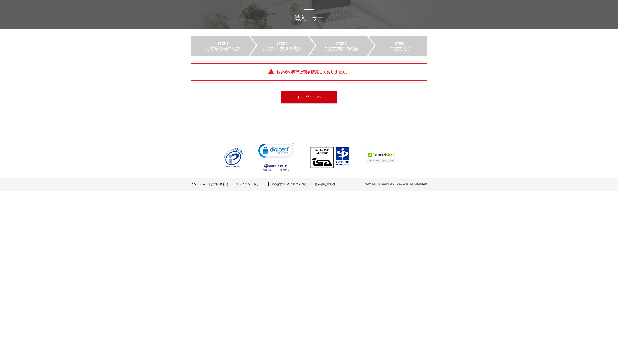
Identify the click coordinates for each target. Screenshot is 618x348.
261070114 (284, 170)
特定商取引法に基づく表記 (289, 184)
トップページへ (309, 97)
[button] (276, 151)
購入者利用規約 (325, 184)
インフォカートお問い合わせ (209, 184)
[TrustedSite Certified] (380, 157)
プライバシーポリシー (250, 184)
